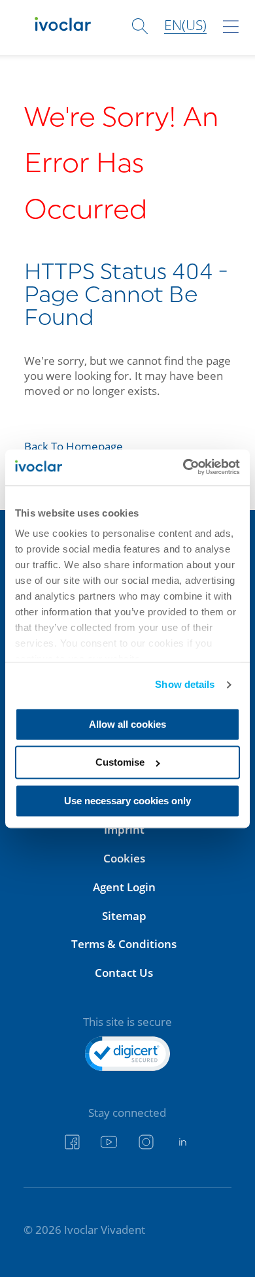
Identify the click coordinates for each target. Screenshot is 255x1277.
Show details (184, 684)
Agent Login (124, 886)
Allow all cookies (127, 724)
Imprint (124, 829)
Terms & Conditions (124, 943)
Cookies (124, 858)
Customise (119, 762)
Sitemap (124, 915)
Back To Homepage (73, 446)
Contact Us (124, 972)
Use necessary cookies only (127, 800)
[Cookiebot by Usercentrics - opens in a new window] (184, 467)
